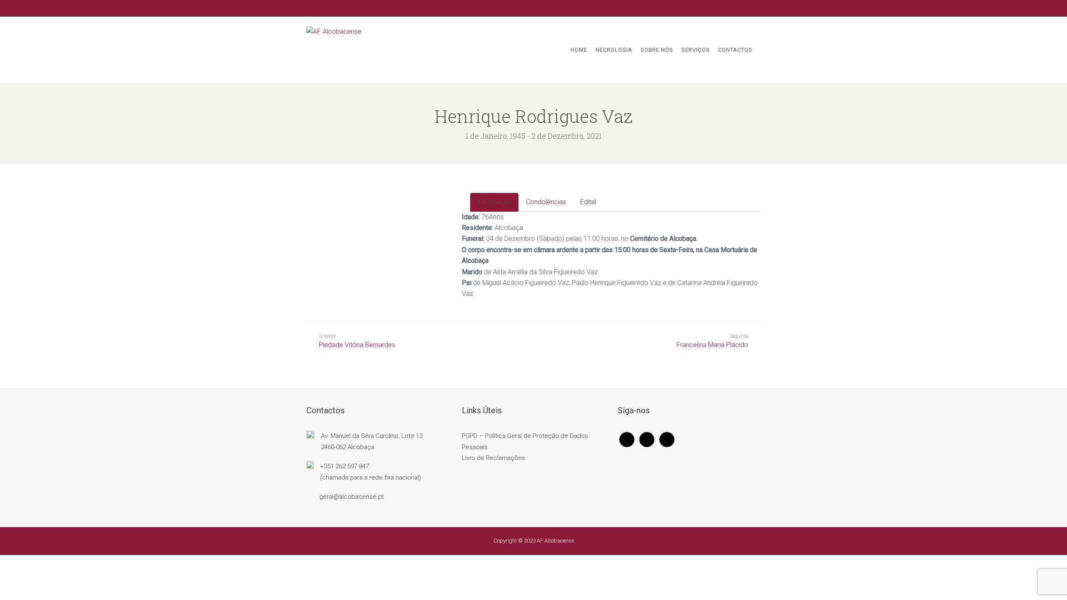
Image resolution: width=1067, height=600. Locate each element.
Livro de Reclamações (493, 458)
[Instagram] (646, 439)
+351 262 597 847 (344, 466)
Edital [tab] (588, 202)
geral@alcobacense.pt (351, 496)
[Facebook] (626, 439)
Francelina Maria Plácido (712, 345)
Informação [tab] (494, 202)
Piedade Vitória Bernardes (357, 341)
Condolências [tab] (546, 202)
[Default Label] (666, 439)
